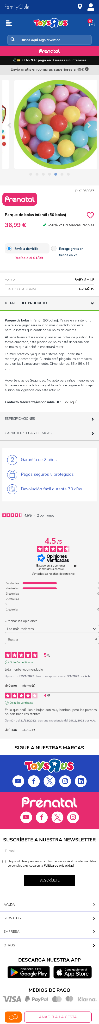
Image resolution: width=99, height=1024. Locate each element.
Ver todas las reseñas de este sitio (53, 573)
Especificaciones (20, 418)
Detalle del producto (26, 303)
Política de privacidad (59, 866)
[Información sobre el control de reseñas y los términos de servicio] (75, 566)
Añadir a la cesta (58, 1017)
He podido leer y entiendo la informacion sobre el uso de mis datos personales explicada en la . (51, 863)
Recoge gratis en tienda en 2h (71, 252)
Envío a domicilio (26, 249)
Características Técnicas (28, 433)
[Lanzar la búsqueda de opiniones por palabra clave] (96, 639)
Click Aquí (69, 402)
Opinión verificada (21, 662)
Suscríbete (50, 880)
